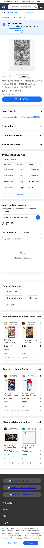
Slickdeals (5, 18)
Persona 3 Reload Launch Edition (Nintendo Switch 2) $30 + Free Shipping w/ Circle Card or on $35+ (11, 394)
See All (38, 316)
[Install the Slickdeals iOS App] (22, 494)
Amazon (6, 353)
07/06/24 (9, 175)
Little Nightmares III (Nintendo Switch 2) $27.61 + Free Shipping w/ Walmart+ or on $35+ (29, 341)
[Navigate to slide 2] (23, 68)
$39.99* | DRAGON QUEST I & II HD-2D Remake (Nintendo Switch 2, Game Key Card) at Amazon (11, 341)
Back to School (13, 13)
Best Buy (10, 305)
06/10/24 (9, 182)
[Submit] (5, 239)
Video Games (12, 291)
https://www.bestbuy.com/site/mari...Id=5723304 (21, 117)
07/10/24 (9, 169)
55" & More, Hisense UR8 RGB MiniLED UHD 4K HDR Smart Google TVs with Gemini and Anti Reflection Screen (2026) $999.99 (11, 447)
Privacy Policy (22, 535)
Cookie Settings (14, 543)
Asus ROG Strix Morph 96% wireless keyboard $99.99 (29, 447)
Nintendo (33, 298)
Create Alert (16, 31)
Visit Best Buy (22, 99)
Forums (13, 18)
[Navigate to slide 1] (21, 68)
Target (6, 406)
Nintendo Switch (14, 298)
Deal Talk (21, 18)
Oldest (26, 233)
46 (26, 410)
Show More (20, 195)
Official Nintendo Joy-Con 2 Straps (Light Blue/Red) (29, 394)
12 (7, 410)
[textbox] (19, 217)
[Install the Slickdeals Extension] (22, 480)
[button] (9, 76)
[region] (22, 537)
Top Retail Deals (28, 13)
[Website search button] (35, 6)
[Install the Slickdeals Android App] (22, 487)
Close (30, 543)
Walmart (24, 353)
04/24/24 (9, 188)
